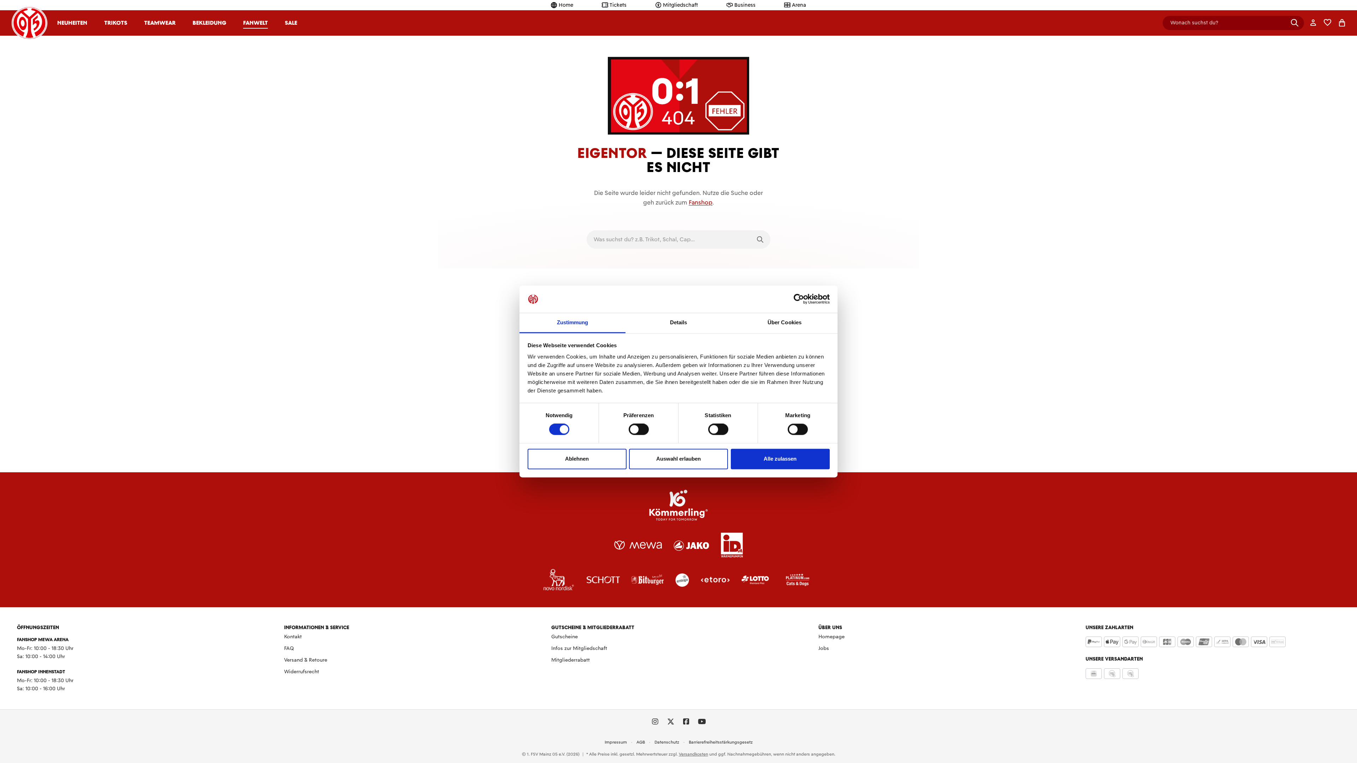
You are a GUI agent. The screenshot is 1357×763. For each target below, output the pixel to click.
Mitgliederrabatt (570, 660)
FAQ (289, 648)
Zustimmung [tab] (572, 322)
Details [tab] (678, 322)
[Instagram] (655, 721)
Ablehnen (577, 459)
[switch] (639, 429)
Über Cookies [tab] (784, 322)
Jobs (823, 648)
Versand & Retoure (305, 660)
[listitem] (678, 505)
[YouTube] (701, 721)
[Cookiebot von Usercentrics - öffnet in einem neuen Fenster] (799, 299)
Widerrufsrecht (301, 671)
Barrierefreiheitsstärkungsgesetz (721, 742)
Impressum (616, 742)
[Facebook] (686, 721)
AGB (640, 742)
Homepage (831, 636)
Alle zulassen (780, 459)
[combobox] (668, 239)
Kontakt (293, 636)
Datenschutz (666, 742)
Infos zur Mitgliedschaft (579, 648)
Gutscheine (564, 636)
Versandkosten (693, 754)
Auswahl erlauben (678, 459)
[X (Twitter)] (670, 721)
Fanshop (700, 202)
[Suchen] (1295, 23)
